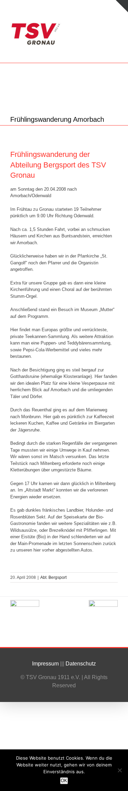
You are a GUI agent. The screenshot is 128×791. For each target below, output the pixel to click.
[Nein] (119, 770)
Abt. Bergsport (53, 577)
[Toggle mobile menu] (115, 25)
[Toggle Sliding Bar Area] (122, 6)
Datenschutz (81, 664)
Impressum (45, 664)
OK (64, 780)
